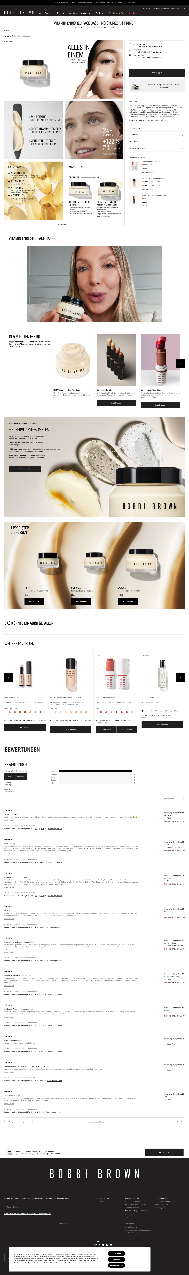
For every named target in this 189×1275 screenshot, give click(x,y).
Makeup (7, 30)
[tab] (16, 764)
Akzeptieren (116, 1253)
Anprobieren (107, 729)
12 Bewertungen (23, 36)
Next (180, 363)
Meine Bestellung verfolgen (135, 1204)
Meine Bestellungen (132, 1201)
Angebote (128, 1214)
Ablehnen (116, 1259)
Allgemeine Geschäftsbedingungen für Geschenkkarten (138, 1231)
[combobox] (160, 164)
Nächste (180, 1122)
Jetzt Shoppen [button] (156, 73)
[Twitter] (99, 1245)
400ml (166, 711)
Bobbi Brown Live (161, 1204)
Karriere (127, 1220)
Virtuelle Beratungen (162, 1201)
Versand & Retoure (132, 1208)
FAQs (127, 1217)
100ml (157, 711)
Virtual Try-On (160, 1208)
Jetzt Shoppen (147, 172)
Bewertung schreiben (16, 776)
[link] (183, 8)
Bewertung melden (55, 829)
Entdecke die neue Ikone (125, 3)
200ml (147, 711)
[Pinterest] (103, 1245)
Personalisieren (116, 1265)
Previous (8, 677)
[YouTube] (111, 1245)
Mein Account (99, 1201)
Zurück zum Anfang (96, 1122)
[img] (134, 166)
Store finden (129, 1224)
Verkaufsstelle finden (161, 8)
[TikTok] (107, 1245)
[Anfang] (182, 958)
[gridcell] (10, 712)
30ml (176, 711)
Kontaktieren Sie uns (132, 1227)
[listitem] (25, 695)
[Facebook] (95, 1245)
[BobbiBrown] (18, 12)
